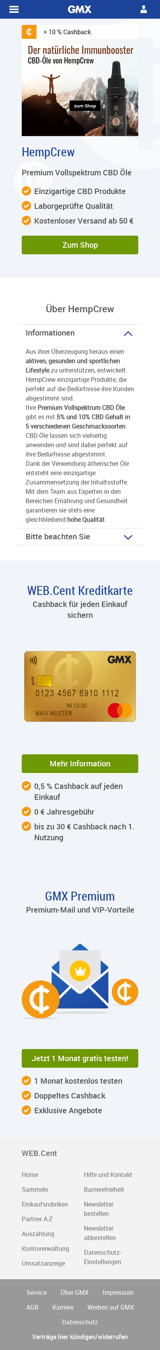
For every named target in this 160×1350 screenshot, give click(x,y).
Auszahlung (38, 1233)
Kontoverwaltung (45, 1248)
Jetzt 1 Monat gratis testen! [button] (80, 1058)
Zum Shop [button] (80, 245)
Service (36, 1292)
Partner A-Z (37, 1219)
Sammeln (35, 1189)
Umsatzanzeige (43, 1263)
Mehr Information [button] (80, 763)
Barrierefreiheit (104, 1189)
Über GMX (75, 1292)
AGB (32, 1307)
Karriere (62, 1307)
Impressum (118, 1292)
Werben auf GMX (110, 1307)
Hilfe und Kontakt (108, 1174)
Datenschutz (80, 1322)
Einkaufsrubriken (45, 1204)
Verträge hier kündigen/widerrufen (80, 1337)
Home (30, 1174)
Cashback (80, 9)
